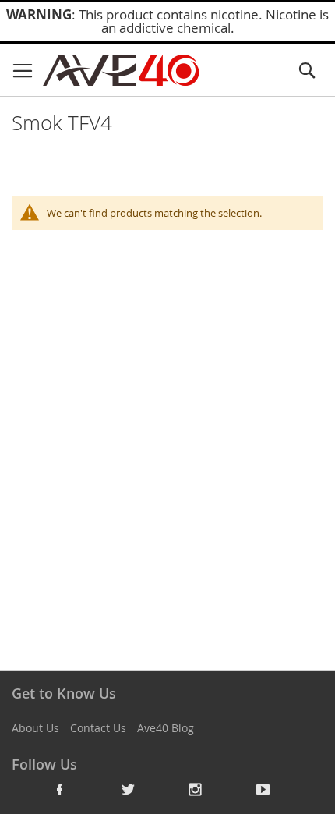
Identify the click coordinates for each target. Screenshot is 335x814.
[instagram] (195, 789)
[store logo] (121, 70)
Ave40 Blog (165, 727)
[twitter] (128, 789)
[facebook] (60, 789)
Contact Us (98, 727)
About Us (35, 727)
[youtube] (263, 789)
